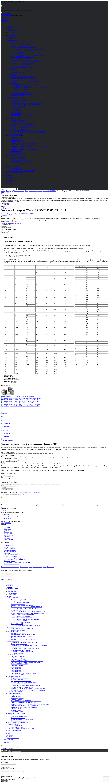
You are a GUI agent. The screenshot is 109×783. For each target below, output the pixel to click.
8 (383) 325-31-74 (6, 17)
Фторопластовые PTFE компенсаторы (22, 161)
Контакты (7, 185)
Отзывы (9, 29)
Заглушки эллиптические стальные (21, 123)
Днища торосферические (18, 72)
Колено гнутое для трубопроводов (21, 41)
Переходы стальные (13, 83)
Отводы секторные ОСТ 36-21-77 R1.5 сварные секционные (28, 55)
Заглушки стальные (13, 118)
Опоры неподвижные (17, 140)
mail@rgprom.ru (5, 18)
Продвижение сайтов (14, 751)
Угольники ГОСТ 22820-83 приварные (22, 63)
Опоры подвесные (16, 141)
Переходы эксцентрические (19, 86)
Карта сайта (50, 567)
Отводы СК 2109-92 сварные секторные (22, 57)
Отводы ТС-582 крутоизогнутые (20, 58)
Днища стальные (12, 69)
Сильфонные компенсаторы (19, 158)
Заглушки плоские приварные (19, 120)
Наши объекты (8, 181)
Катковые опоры (16, 152)
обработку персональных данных (32, 492)
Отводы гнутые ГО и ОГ (18, 43)
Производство (11, 37)
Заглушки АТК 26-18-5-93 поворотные (22, 129)
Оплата (9, 178)
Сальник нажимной (16, 168)
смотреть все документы (9, 440)
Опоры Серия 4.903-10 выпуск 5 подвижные (24, 149)
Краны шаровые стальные (15, 172)
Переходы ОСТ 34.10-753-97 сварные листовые (25, 91)
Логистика (7, 175)
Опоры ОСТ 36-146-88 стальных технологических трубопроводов (30, 146)
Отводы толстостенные (18, 46)
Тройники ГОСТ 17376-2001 (19, 101)
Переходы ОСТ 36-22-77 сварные (20, 92)
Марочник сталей (12, 30)
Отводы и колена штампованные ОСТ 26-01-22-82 (25, 67)
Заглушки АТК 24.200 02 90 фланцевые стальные (25, 128)
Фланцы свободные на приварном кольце (23, 78)
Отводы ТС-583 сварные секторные (21, 60)
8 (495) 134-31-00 (6, 14)
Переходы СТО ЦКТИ (17, 95)
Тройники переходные (17, 98)
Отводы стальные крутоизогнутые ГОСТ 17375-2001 (26, 49)
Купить (4, 223)
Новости (10, 26)
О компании (7, 527)
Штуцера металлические (14, 134)
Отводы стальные (12, 40)
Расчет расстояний (12, 32)
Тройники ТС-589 (16, 111)
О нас (5, 24)
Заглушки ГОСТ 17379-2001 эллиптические (23, 124)
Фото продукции (12, 35)
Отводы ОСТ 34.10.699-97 (18, 52)
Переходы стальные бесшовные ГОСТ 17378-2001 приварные (29, 87)
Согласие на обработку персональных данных (33, 567)
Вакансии (10, 27)
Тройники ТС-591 (16, 114)
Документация (11, 34)
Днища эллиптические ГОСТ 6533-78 (22, 70)
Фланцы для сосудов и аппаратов (20, 80)
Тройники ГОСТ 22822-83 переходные (22, 117)
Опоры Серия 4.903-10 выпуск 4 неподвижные (24, 148)
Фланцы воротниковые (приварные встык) (23, 77)
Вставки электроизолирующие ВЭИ (18, 164)
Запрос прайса (5, 192)
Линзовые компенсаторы (18, 157)
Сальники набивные (17, 169)
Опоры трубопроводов (14, 135)
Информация (8, 533)
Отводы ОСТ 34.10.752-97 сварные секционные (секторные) (28, 54)
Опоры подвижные (16, 137)
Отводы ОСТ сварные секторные (20, 64)
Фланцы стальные (12, 74)
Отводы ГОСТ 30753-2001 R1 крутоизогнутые (24, 50)
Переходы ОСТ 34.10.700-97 (19, 89)
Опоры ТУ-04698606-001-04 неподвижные (23, 144)
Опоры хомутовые (16, 138)
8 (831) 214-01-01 (6, 15)
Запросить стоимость (14, 223)
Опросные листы (9, 183)
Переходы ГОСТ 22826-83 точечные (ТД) (23, 94)
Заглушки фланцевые (17, 121)
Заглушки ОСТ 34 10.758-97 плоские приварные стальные (28, 131)
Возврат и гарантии (13, 180)
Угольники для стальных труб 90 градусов (23, 47)
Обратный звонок (7, 21)
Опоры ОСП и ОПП (17, 154)
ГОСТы (6, 174)
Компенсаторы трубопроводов (16, 155)
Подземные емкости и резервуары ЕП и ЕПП (20, 171)
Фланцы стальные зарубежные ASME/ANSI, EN (25, 81)
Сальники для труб (13, 166)
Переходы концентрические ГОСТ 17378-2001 (24, 84)
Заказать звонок (5, 20)
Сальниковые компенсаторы (19, 163)
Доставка (10, 177)
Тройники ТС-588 (16, 109)
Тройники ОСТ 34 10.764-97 (19, 106)
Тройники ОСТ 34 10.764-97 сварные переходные (25, 104)
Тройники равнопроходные (19, 100)
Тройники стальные (13, 97)
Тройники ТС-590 (16, 112)
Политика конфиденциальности (10, 567)
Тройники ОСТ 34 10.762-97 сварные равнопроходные (27, 103)
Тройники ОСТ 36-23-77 (18, 107)
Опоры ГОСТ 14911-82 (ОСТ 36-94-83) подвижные (26, 143)
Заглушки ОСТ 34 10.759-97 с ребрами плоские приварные (28, 132)
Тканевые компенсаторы (18, 160)
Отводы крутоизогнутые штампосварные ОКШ (25, 61)
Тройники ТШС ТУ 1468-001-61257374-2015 (24, 115)
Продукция (7, 38)
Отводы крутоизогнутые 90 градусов (22, 44)
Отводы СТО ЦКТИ (17, 66)
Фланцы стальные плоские (18, 75)
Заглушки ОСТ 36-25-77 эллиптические (22, 126)
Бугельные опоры (16, 151)
